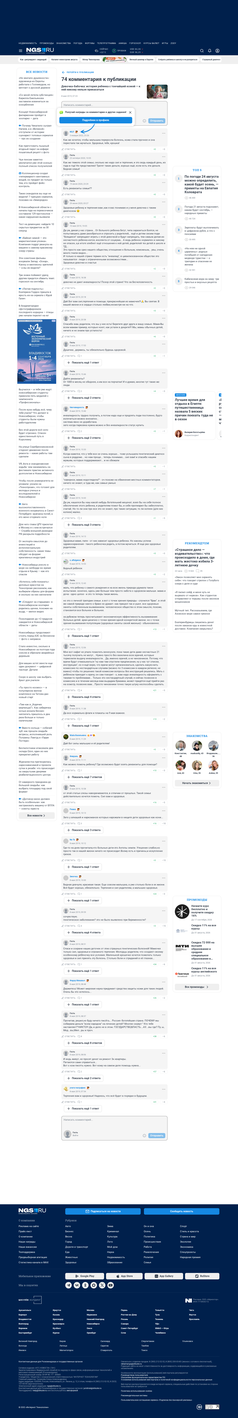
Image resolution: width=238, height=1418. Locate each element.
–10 (164, 823)
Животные (71, 1257)
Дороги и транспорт (76, 1246)
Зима (110, 1226)
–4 (163, 1102)
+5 (154, 431)
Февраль (74, 756)
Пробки (119, 50)
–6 (163, 964)
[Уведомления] (210, 50)
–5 (163, 518)
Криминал (113, 1231)
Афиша (123, 43)
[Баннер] (114, 59)
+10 (154, 770)
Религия (148, 1257)
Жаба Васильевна (78, 735)
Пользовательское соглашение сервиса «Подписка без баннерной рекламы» (156, 1400)
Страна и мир (187, 1236)
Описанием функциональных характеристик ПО (143, 1377)
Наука (110, 1252)
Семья (147, 1262)
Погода (78, 43)
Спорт (183, 1226)
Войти (75, 1135)
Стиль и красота (189, 1231)
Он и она (149, 1226)
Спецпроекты (188, 1252)
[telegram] (68, 1285)
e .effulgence (75, 560)
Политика (149, 1236)
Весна (68, 1236)
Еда (67, 1252)
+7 (154, 489)
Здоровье (70, 1262)
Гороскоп (135, 43)
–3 (163, 391)
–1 (163, 356)
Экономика (186, 1246)
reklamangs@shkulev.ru (131, 1364)
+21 (154, 690)
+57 (154, 1071)
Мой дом (112, 1246)
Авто (68, 1226)
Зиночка (74, 876)
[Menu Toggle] (20, 50)
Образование (114, 1262)
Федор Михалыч (77, 980)
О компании (26, 1236)
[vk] (77, 1285)
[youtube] (110, 1285)
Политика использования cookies (136, 1391)
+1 (154, 518)
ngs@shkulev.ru (54, 1386)
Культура (112, 1236)
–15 (164, 860)
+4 (154, 391)
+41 (154, 1102)
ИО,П (72, 132)
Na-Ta (72, 840)
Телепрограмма (106, 43)
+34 (154, 964)
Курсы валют (151, 43)
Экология (185, 1241)
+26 (154, 998)
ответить (70, 149)
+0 (154, 149)
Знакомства (63, 43)
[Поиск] (202, 50)
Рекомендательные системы (134, 1395)
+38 (154, 1036)
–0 (163, 149)
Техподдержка (27, 1252)
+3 (154, 311)
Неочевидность (77, 407)
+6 (154, 336)
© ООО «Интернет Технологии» (34, 1407)
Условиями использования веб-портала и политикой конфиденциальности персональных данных (166, 1380)
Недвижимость (28, 43)
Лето (110, 1241)
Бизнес (69, 1231)
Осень (147, 1231)
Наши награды (27, 1241)
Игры (165, 43)
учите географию (77, 1088)
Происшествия (152, 1241)
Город (68, 1241)
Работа (148, 1246)
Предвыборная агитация (33, 1257)
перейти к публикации (80, 72)
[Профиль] (217, 50)
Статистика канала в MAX (33, 1262)
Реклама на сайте (29, 1226)
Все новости (36, 72)
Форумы (90, 43)
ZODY (173, 43)
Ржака (73, 809)
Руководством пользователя (134, 1375)
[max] (94, 1285)
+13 (154, 629)
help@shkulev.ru (40, 1390)
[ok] (85, 1285)
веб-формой (72, 1390)
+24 (154, 894)
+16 (154, 802)
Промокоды (47, 43)
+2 (154, 269)
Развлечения (151, 1252)
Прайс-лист (25, 1231)
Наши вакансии (28, 1246)
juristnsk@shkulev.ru (93, 1388)
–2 (163, 574)
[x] (102, 1285)
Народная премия (190, 1257)
